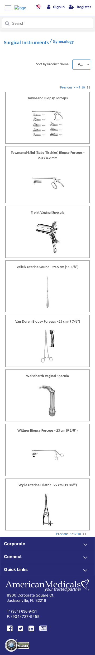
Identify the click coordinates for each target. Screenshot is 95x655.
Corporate (14, 543)
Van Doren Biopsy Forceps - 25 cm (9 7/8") (47, 322)
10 (83, 87)
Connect (13, 556)
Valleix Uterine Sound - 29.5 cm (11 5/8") (47, 267)
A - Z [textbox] (82, 64)
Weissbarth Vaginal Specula (47, 376)
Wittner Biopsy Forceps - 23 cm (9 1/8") (47, 431)
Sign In (59, 7)
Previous (66, 87)
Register (84, 7)
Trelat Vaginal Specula (47, 213)
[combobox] (81, 65)
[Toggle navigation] (8, 8)
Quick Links (16, 569)
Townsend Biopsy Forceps (47, 98)
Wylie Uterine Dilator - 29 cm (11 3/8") (47, 485)
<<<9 (77, 87)
